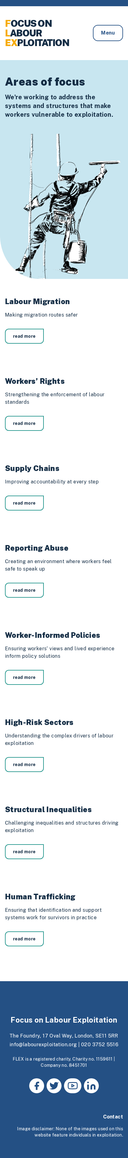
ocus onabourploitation (37, 33)
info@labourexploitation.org (43, 1044)
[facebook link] (36, 1085)
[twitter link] (54, 1085)
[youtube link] (72, 1085)
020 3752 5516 (99, 1044)
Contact (113, 1117)
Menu (108, 33)
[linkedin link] (91, 1085)
